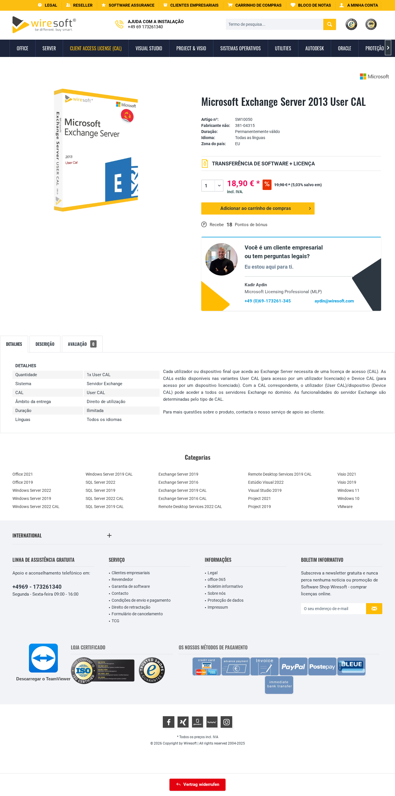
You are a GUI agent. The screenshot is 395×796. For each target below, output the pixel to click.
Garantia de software (131, 586)
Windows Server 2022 (31, 490)
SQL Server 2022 (100, 482)
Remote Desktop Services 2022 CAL (190, 506)
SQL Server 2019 (100, 490)
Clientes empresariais (131, 572)
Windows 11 (348, 490)
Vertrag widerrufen (201, 784)
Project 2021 (259, 498)
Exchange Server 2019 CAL (182, 490)
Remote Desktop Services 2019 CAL (280, 474)
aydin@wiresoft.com (334, 301)
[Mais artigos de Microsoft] (374, 76)
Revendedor (122, 579)
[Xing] (183, 722)
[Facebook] (168, 722)
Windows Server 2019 (31, 498)
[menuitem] (254, 5)
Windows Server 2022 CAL (36, 506)
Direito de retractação (131, 607)
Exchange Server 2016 (178, 482)
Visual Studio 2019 (265, 490)
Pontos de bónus (251, 224)
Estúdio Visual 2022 (266, 482)
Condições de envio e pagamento (141, 600)
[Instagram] (226, 722)
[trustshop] (152, 670)
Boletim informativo (225, 586)
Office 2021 (22, 474)
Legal (212, 572)
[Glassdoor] (197, 722)
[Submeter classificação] (291, 110)
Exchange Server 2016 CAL (182, 498)
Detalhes (14, 344)
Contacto (120, 593)
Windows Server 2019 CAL (109, 474)
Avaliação (81, 344)
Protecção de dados (225, 600)
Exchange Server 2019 (178, 474)
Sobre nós (217, 593)
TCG (115, 620)
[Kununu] (212, 722)
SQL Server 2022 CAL (105, 498)
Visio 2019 (346, 482)
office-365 (217, 579)
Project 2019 (259, 506)
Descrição (45, 344)
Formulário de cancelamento (137, 614)
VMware (344, 506)
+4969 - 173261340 (37, 586)
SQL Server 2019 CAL (105, 506)
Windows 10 (348, 498)
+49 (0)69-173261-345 (268, 301)
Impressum (218, 607)
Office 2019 (22, 482)
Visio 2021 (346, 474)
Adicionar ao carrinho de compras (255, 208)
